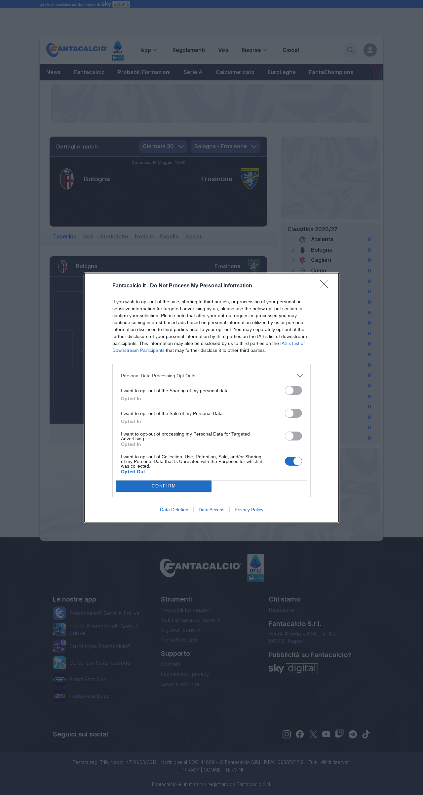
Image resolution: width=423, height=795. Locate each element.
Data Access (211, 509)
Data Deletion (174, 509)
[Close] (326, 286)
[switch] (293, 390)
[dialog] (211, 397)
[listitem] (211, 375)
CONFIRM (164, 485)
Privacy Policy (249, 509)
